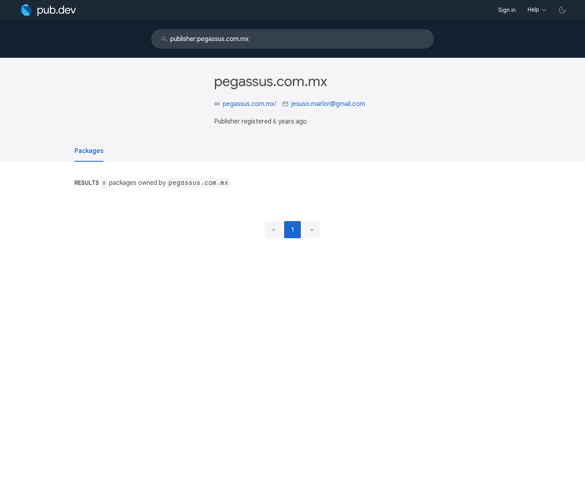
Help (533, 9)
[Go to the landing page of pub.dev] (48, 10)
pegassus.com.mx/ (249, 104)
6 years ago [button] (290, 121)
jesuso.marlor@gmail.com (328, 104)
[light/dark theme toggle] (562, 10)
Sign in (507, 10)
